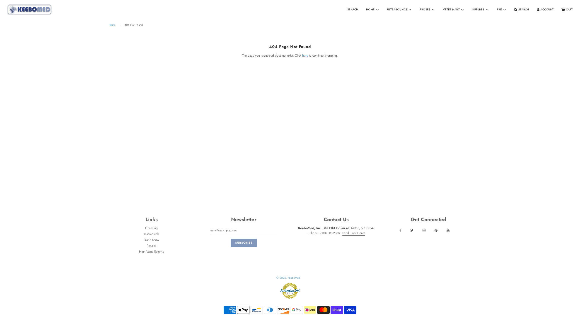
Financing (151, 228)
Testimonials (151, 234)
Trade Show (151, 239)
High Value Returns (151, 251)
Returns (151, 245)
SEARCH (352, 9)
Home (112, 25)
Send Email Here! (353, 233)
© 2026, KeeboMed (288, 278)
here (305, 55)
